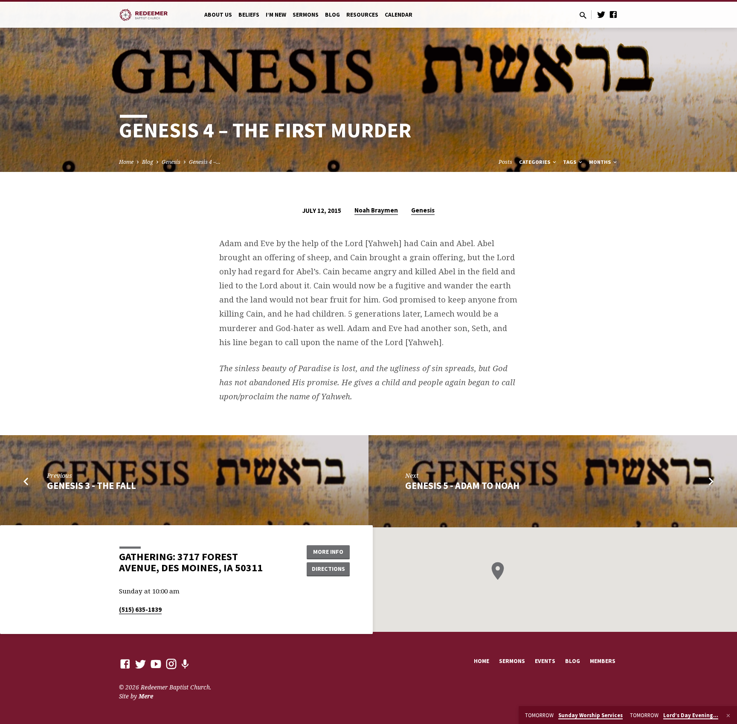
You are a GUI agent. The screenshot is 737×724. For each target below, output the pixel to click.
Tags (570, 162)
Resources (362, 14)
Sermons (306, 14)
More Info (328, 551)
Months (600, 162)
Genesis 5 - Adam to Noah (462, 485)
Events (545, 661)
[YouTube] (156, 663)
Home (126, 162)
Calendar (398, 14)
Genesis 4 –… (205, 162)
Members (602, 661)
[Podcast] (185, 664)
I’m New (276, 14)
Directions (328, 569)
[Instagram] (171, 663)
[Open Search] (583, 15)
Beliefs (248, 14)
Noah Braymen (376, 210)
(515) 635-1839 (140, 609)
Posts (505, 162)
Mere (146, 696)
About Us (218, 14)
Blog (332, 14)
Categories (535, 162)
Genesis (171, 162)
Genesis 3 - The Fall (91, 485)
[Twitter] (601, 14)
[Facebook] (613, 14)
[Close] (728, 715)
